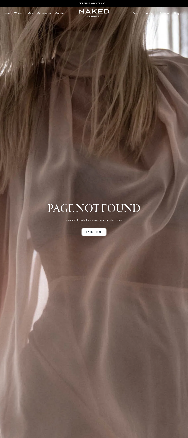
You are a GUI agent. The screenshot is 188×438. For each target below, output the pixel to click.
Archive (59, 13)
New (7, 13)
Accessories (44, 13)
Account (165, 13)
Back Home (94, 232)
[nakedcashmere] (94, 13)
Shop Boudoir (104, 3)
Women (18, 13)
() (179, 13)
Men (30, 13)
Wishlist (150, 13)
